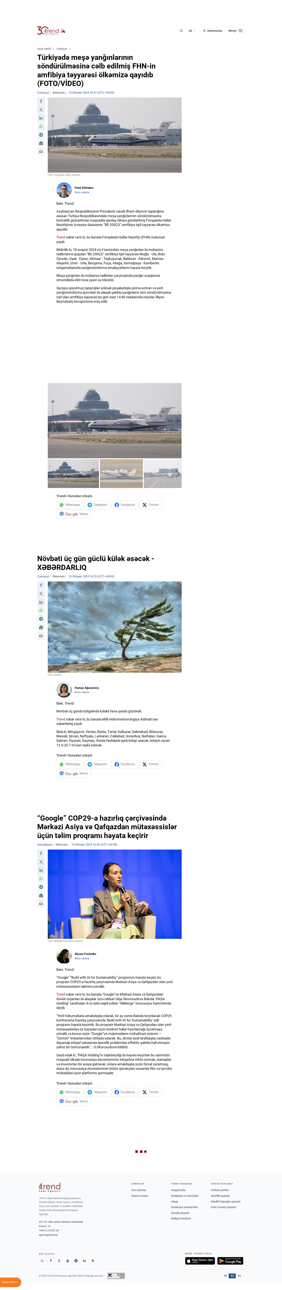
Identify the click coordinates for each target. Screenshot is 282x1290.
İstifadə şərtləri (220, 1190)
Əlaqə (174, 1201)
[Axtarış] (181, 31)
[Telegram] (76, 1260)
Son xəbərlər (138, 1190)
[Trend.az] (51, 30)
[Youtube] (67, 1260)
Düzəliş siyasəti (180, 1212)
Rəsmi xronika (139, 1195)
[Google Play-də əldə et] (230, 1261)
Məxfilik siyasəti (220, 1195)
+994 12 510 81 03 (49, 1230)
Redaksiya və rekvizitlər (185, 1195)
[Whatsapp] (42, 1260)
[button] (41, 101)
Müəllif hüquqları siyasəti (225, 1201)
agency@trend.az (48, 1234)
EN (225, 1275)
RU (239, 1275)
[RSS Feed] (93, 1260)
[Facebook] (50, 1260)
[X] (59, 1260)
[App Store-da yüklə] (200, 1261)
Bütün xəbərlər (82, 192)
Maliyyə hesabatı (181, 1218)
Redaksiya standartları (184, 1207)
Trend (60, 237)
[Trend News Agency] (49, 1187)
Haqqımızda (178, 1190)
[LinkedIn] (84, 1260)
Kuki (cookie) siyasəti (223, 1207)
